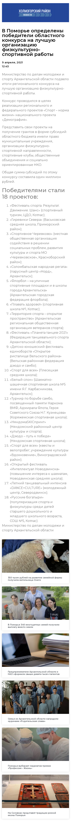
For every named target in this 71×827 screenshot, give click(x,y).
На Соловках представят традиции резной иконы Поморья (32, 814)
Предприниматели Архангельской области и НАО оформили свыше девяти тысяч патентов (34, 673)
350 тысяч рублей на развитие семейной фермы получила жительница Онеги (35, 578)
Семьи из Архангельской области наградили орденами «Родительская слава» (33, 720)
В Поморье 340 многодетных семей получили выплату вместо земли (33, 625)
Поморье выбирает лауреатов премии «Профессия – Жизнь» (29, 767)
